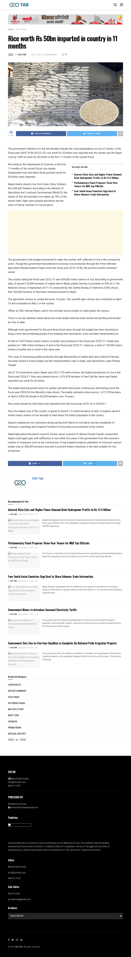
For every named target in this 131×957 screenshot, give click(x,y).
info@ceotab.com (17, 782)
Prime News (21, 29)
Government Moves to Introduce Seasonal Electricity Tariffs (42, 610)
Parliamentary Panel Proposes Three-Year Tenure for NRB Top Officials (96, 184)
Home (10, 29)
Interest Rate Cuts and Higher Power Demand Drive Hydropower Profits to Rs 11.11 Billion (98, 176)
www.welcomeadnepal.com (24, 807)
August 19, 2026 (26, 648)
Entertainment (17, 691)
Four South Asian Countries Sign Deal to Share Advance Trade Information (95, 192)
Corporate (14, 685)
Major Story (16, 709)
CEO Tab (22, 54)
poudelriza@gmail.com (19, 899)
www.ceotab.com (16, 843)
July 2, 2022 (36, 54)
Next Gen (13, 715)
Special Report (17, 733)
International (17, 703)
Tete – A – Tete (17, 740)
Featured (13, 697)
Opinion (12, 721)
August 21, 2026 (26, 514)
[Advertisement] (65, 232)
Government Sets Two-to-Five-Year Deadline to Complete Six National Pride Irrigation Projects (62, 643)
